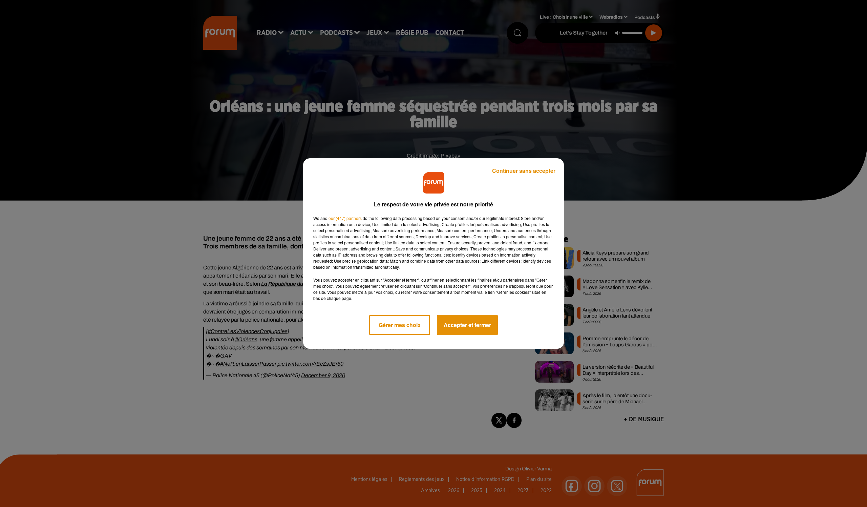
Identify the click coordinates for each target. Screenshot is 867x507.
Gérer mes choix (400, 325)
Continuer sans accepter (523, 171)
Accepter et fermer (467, 325)
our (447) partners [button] (345, 218)
